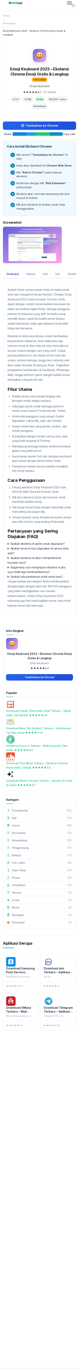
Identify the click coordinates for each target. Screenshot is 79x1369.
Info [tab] (45, 273)
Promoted (39, 922)
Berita (41, 907)
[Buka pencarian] (73, 5)
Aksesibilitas (41, 840)
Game (41, 825)
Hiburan (41, 892)
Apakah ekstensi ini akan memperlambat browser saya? (34, 560)
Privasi (41, 877)
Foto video (41, 862)
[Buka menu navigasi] (69, 3)
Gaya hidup (41, 870)
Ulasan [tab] (30, 273)
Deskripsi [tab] (13, 273)
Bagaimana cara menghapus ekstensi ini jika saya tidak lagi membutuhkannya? (36, 570)
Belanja (41, 855)
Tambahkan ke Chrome (42, 125)
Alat (41, 818)
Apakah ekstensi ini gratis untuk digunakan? (37, 543)
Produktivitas (41, 810)
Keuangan (41, 914)
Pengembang (41, 847)
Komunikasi (39, 106)
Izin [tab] (57, 273)
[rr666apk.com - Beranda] (16, 3)
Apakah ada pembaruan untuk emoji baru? (36, 576)
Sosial (41, 900)
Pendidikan (41, 885)
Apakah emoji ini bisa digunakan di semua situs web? (38, 551)
